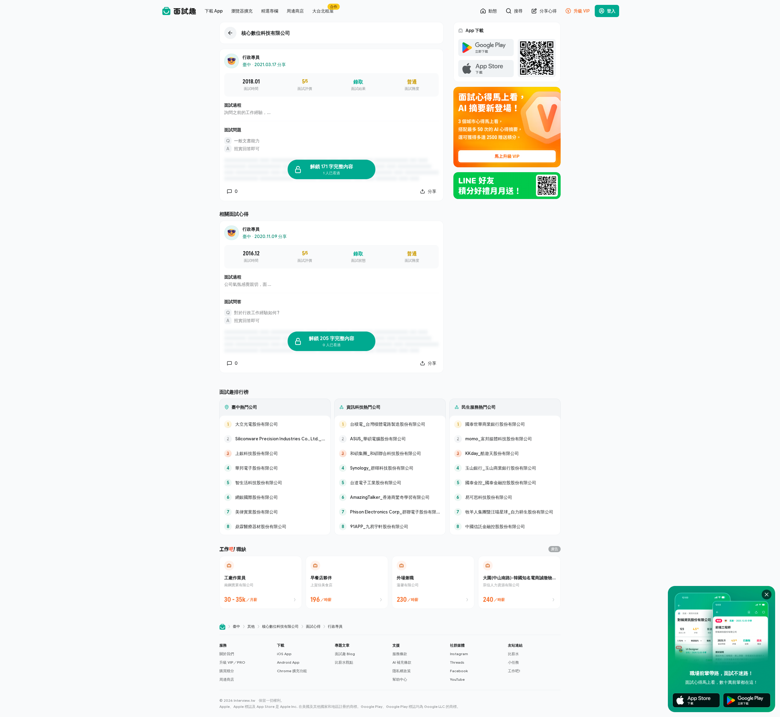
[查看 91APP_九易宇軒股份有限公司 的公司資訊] (389, 526)
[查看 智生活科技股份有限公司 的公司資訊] (275, 482)
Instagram (459, 653)
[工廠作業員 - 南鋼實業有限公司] (260, 582)
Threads (457, 662)
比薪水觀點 (344, 662)
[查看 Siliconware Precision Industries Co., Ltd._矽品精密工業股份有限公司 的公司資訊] (275, 438)
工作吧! (514, 671)
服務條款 (399, 653)
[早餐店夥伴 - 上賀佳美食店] (347, 582)
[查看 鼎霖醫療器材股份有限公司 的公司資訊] (275, 526)
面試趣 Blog (345, 653)
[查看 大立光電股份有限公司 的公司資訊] (275, 424)
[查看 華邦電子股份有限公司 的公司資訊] (275, 468)
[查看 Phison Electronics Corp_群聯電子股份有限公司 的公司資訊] (389, 512)
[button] (245, 662)
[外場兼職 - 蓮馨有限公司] (433, 582)
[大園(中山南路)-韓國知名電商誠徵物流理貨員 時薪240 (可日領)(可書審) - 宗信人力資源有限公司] (519, 582)
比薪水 (513, 653)
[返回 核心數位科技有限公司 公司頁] (331, 33)
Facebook (459, 671)
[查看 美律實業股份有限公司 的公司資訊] (275, 512)
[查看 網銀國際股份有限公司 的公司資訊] (275, 497)
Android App (288, 662)
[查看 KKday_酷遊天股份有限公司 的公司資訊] (505, 453)
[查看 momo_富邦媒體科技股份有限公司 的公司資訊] (505, 438)
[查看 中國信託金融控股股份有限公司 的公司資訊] (505, 526)
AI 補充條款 (401, 662)
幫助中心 (399, 679)
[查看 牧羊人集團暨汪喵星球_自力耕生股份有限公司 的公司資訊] (505, 512)
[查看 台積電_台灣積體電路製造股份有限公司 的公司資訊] (389, 424)
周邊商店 (226, 679)
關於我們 (226, 653)
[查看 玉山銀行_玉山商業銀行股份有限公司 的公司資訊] (505, 468)
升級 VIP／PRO (232, 662)
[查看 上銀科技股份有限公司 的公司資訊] (275, 453)
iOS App (284, 653)
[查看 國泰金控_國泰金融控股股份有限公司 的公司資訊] (505, 482)
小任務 (513, 662)
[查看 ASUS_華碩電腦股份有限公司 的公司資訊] (389, 438)
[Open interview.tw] (222, 626)
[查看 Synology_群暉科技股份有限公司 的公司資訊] (389, 468)
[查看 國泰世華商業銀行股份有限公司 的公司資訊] (505, 424)
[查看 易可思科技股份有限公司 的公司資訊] (505, 497)
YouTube (457, 679)
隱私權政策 (401, 671)
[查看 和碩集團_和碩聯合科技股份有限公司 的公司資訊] (389, 453)
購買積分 (226, 671)
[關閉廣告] (766, 594)
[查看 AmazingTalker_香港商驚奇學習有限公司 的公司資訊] (389, 497)
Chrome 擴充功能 (292, 671)
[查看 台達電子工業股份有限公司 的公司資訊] (389, 482)
